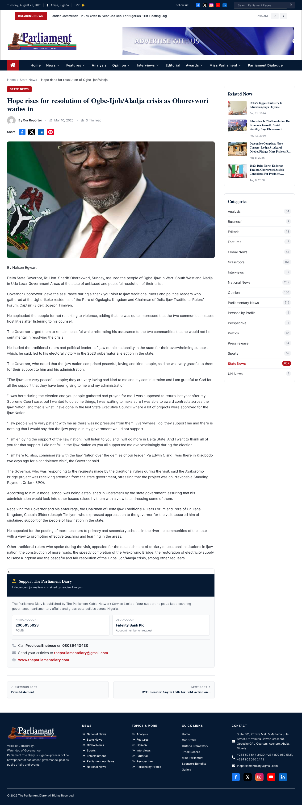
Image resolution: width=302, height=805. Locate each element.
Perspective (237, 323)
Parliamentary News (243, 303)
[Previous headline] (275, 16)
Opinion (119, 65)
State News (28, 80)
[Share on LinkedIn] (41, 132)
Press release (238, 343)
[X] (205, 5)
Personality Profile (242, 313)
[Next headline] (283, 16)
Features (73, 65)
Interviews (146, 65)
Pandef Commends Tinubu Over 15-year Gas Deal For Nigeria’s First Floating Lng (108, 16)
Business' (235, 222)
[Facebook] (198, 5)
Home (36, 65)
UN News (235, 374)
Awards (192, 65)
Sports (233, 353)
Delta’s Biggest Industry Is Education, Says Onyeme (266, 105)
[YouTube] (218, 5)
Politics (233, 333)
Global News (237, 252)
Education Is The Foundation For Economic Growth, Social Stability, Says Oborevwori (270, 125)
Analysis (99, 65)
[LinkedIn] (224, 5)
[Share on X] (31, 132)
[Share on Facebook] (22, 132)
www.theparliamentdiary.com (43, 660)
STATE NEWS (19, 89)
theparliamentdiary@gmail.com (81, 653)
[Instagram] (211, 5)
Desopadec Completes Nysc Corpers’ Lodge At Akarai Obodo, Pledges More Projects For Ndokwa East (270, 148)
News (51, 65)
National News (239, 282)
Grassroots (236, 262)
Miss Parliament (223, 65)
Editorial (173, 65)
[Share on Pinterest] (50, 132)
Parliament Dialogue (265, 65)
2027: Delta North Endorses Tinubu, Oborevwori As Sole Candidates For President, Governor (267, 170)
